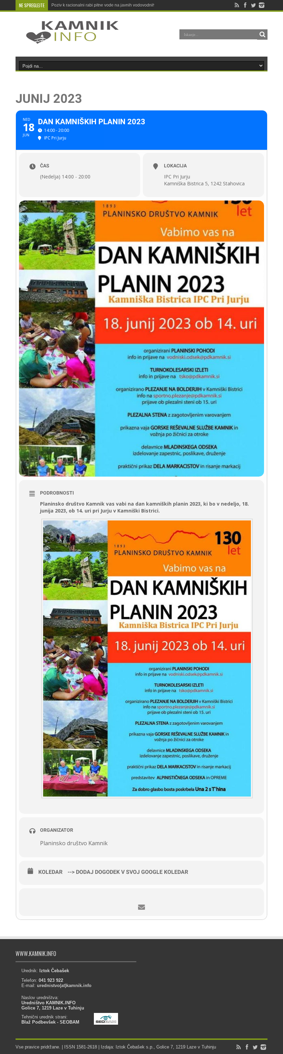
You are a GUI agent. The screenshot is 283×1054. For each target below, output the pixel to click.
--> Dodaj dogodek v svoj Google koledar (128, 872)
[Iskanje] (262, 34)
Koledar (50, 872)
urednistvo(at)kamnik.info (64, 985)
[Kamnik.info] (67, 39)
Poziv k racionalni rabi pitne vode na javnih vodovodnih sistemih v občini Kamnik (126, 5)
